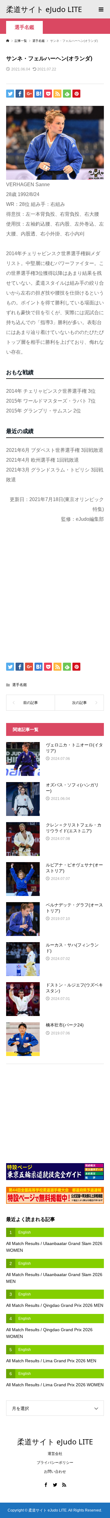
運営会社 (55, 1454)
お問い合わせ (55, 1471)
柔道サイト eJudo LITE (44, 9)
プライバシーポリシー (55, 1462)
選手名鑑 (24, 27)
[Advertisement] (55, 595)
